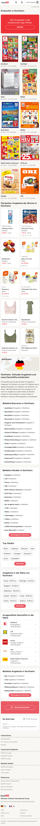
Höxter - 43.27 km (10, 601)
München (24, 549)
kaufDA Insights (6, 784)
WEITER (20, 27)
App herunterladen (7, 787)
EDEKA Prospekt (6, 753)
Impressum (23, 810)
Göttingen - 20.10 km (26, 581)
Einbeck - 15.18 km (26, 601)
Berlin (6, 549)
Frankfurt (7, 554)
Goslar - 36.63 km (26, 596)
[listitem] (10, 51)
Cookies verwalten (26, 816)
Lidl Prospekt (5, 773)
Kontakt (22, 813)
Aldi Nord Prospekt (7, 767)
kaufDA (5, 724)
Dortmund (27, 554)
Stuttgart (17, 554)
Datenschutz (5, 813)
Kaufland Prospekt (7, 756)
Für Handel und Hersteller (9, 742)
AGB (2, 816)
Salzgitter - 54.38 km (11, 586)
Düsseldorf (15, 559)
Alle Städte (20, 564)
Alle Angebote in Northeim (20, 535)
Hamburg (14, 549)
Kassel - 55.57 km (10, 581)
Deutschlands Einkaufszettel (10, 781)
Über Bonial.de (5, 739)
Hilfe (2, 810)
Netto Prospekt (6, 770)
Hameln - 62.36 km (10, 596)
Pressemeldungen (7, 789)
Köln (32, 549)
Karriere (3, 745)
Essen (6, 559)
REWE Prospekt (6, 759)
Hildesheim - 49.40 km (12, 591)
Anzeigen (34, 7)
